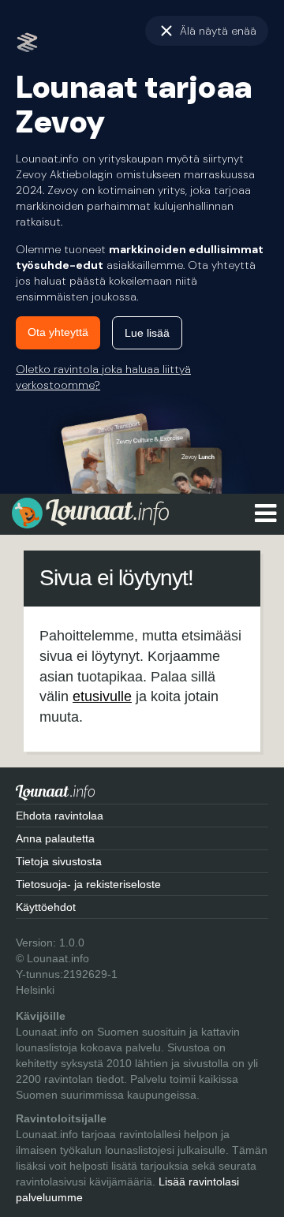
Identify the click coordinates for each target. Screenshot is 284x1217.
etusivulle (102, 696)
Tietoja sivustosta (59, 861)
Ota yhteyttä (58, 332)
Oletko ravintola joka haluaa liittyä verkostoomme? (103, 377)
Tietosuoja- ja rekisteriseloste (88, 884)
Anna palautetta (55, 838)
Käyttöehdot (46, 907)
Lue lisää (147, 333)
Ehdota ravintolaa (59, 815)
